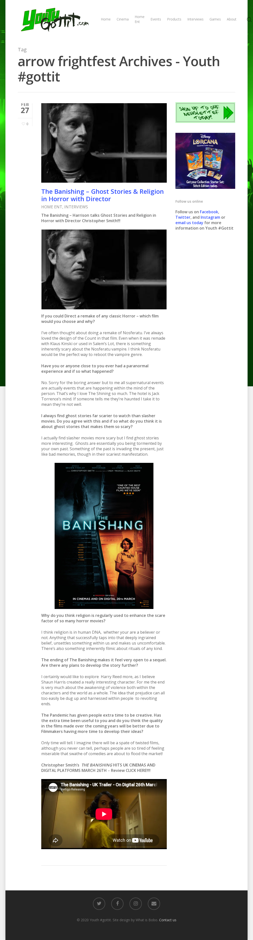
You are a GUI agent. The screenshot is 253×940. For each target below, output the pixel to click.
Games (215, 19)
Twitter (182, 217)
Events (155, 19)
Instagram (211, 217)
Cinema (123, 19)
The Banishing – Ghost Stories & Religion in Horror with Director (102, 195)
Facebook (209, 212)
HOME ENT (51, 207)
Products (174, 19)
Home (106, 19)
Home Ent (140, 19)
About (231, 19)
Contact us (167, 920)
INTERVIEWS (76, 207)
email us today (189, 222)
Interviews (195, 19)
